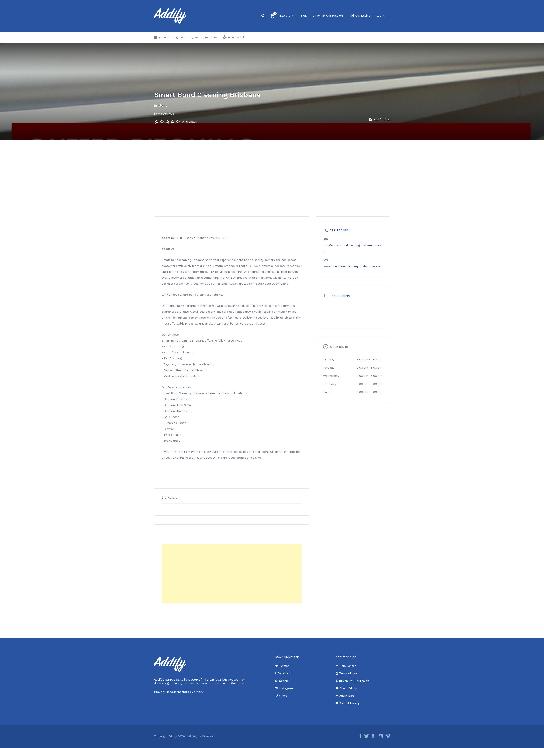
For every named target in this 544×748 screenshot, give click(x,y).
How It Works (237, 37)
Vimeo (283, 695)
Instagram (286, 688)
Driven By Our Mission (328, 15)
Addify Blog (346, 695)
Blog (303, 15)
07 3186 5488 (339, 230)
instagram (381, 736)
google (374, 736)
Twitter (284, 666)
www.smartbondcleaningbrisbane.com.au (352, 266)
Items (272, 16)
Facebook (284, 673)
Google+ (284, 681)
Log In (380, 15)
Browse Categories (171, 37)
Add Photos (381, 119)
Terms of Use (348, 673)
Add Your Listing (359, 15)
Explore (285, 15)
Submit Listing (349, 703)
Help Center (348, 666)
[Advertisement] (272, 171)
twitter (366, 736)
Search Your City (205, 37)
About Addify (348, 688)
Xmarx (198, 692)
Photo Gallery (340, 296)
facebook (360, 736)
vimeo (387, 736)
